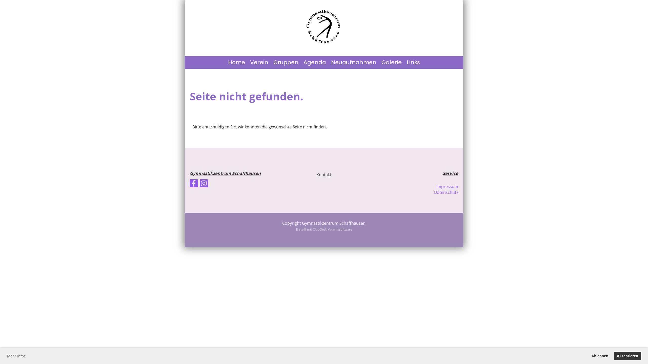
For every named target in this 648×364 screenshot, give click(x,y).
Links (413, 62)
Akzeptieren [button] (627, 355)
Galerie (391, 62)
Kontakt (323, 174)
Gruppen (285, 62)
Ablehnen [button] (600, 355)
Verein (259, 62)
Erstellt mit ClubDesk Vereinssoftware (324, 229)
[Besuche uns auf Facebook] (194, 184)
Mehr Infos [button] (16, 356)
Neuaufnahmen (353, 62)
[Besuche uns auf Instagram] (204, 184)
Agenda (314, 62)
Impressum (447, 186)
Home (236, 62)
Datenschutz (446, 192)
